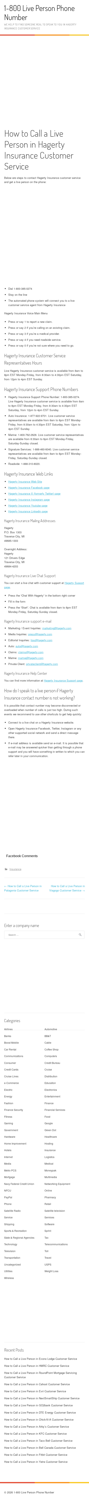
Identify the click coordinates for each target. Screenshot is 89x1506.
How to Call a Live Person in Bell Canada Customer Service (40, 1448)
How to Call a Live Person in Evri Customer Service (35, 1391)
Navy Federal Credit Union (19, 1183)
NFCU (7, 1190)
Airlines (8, 1029)
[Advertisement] (44, 81)
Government (11, 1130)
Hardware (9, 1136)
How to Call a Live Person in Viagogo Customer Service (67, 888)
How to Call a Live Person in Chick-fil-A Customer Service (38, 1419)
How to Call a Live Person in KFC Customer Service (35, 1433)
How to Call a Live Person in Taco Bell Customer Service (38, 1441)
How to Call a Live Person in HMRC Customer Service (36, 1366)
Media (7, 1163)
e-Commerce (11, 1083)
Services (49, 1217)
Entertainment (52, 1096)
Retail (47, 1204)
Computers (50, 1056)
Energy (8, 1096)
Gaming (8, 1123)
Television (10, 1251)
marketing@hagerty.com (56, 628)
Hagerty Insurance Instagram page (29, 499)
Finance (49, 1103)
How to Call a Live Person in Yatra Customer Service (35, 1462)
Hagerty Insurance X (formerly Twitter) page (34, 493)
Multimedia (50, 1177)
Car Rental (10, 1049)
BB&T (47, 1036)
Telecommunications (56, 1244)
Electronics (50, 1089)
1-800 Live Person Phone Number (39, 12)
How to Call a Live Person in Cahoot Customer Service (37, 1384)
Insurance (15, 869)
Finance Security (13, 1109)
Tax (46, 1237)
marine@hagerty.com (30, 658)
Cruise (48, 1069)
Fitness (8, 1116)
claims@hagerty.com (30, 652)
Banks (7, 1036)
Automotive (50, 1029)
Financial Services (54, 1109)
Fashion (8, 1103)
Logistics (49, 1157)
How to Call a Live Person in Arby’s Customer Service (36, 1426)
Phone (8, 1204)
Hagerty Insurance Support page (63, 680)
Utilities (8, 1271)
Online (48, 1190)
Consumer (10, 1063)
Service (8, 1217)
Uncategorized (12, 1264)
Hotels (7, 1150)
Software (49, 1224)
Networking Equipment (57, 1183)
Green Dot (50, 1130)
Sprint (47, 1230)
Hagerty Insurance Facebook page (28, 487)
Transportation (12, 1257)
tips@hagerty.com (41, 640)
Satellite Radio (12, 1210)
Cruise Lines (11, 1076)
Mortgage (9, 1177)
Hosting (48, 1143)
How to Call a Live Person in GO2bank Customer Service (38, 1405)
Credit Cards (11, 1069)
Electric (8, 1089)
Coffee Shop (51, 1049)
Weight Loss (51, 1271)
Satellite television (54, 1210)
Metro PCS (10, 1170)
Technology (10, 1244)
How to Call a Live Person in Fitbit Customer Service (35, 1455)
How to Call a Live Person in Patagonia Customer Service (23, 888)
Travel (47, 1257)
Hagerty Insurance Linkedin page (28, 511)
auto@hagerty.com (27, 646)
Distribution (50, 1076)
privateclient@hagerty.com (42, 664)
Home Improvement (15, 1143)
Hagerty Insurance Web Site (25, 481)
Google (48, 1123)
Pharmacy (50, 1197)
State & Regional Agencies (19, 1237)
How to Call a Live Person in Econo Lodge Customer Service (40, 1359)
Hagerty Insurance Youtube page (27, 505)
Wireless (9, 1278)
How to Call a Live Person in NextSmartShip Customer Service (41, 1398)
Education (50, 1083)
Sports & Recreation (15, 1230)
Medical (48, 1163)
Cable (47, 1042)
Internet (8, 1157)
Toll (46, 1251)
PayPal (8, 1197)
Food (47, 1116)
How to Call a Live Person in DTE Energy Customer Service (40, 1412)
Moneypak (50, 1170)
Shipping (9, 1224)
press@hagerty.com (40, 634)
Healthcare (50, 1136)
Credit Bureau (52, 1063)
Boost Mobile (11, 1042)
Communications (13, 1056)
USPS (47, 1264)
